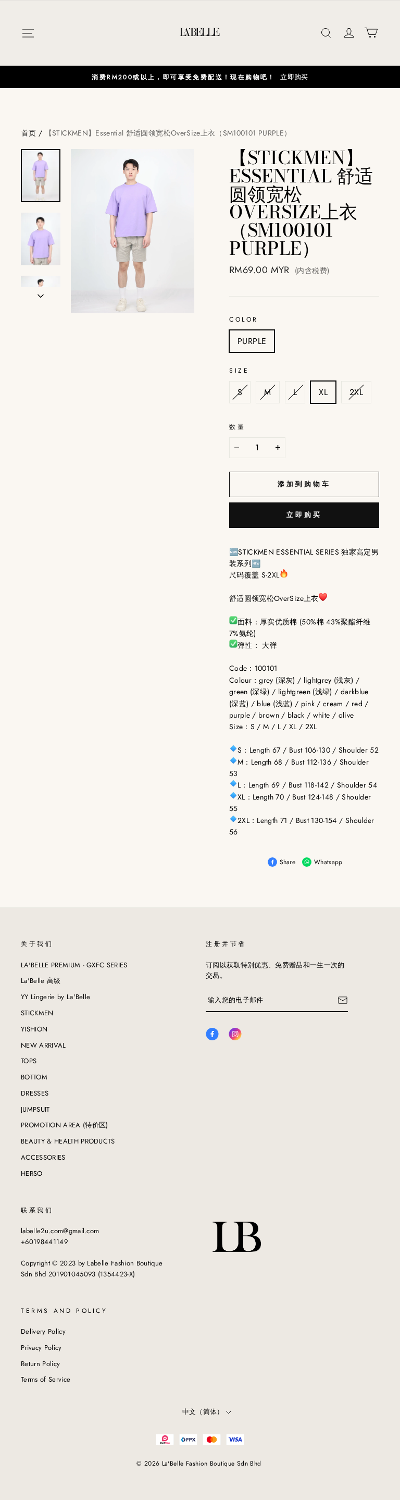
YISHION (34, 1029)
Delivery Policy (43, 1331)
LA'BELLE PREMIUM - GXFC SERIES (74, 965)
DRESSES (34, 1093)
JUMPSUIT (35, 1109)
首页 (28, 133)
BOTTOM (34, 1077)
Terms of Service (45, 1379)
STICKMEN (37, 1013)
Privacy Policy (41, 1348)
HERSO (32, 1173)
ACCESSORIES (43, 1157)
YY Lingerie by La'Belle (55, 997)
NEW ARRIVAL (43, 1045)
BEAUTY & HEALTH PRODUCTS (68, 1141)
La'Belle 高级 (41, 981)
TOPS (28, 1061)
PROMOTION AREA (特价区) (64, 1125)
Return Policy (40, 1364)
